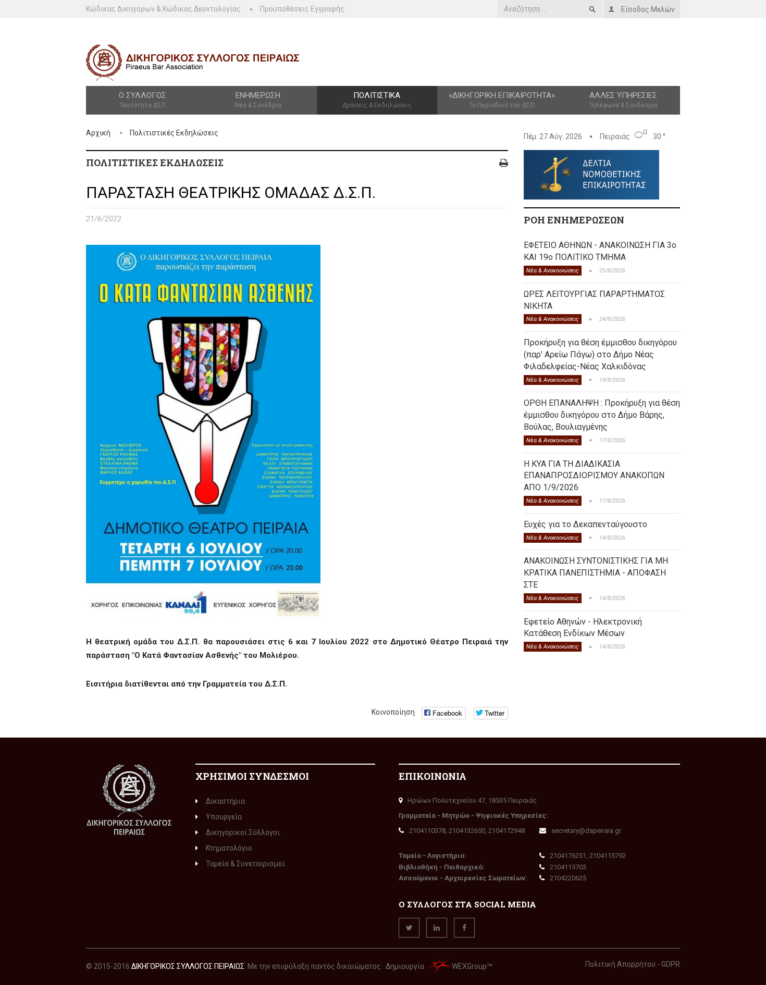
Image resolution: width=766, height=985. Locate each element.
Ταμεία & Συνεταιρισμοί (245, 863)
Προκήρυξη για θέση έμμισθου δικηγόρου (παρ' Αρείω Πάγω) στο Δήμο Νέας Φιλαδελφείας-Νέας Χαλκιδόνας (600, 354)
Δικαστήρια (225, 801)
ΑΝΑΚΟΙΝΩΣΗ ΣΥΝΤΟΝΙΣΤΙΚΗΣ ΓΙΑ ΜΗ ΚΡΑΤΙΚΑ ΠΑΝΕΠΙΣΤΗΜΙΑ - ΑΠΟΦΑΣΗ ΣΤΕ (596, 573)
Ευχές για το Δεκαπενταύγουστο (585, 524)
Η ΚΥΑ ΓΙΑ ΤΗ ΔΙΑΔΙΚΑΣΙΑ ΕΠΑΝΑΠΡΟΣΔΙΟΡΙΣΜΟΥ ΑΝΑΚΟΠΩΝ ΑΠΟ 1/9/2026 (594, 476)
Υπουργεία (224, 817)
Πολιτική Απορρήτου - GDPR (632, 964)
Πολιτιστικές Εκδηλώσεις (174, 133)
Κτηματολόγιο (229, 848)
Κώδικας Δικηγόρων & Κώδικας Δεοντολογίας (163, 9)
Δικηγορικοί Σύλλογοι (243, 832)
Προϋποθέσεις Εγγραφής (302, 9)
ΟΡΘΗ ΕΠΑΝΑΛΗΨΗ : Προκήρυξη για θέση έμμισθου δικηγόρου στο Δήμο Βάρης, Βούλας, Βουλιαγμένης (602, 415)
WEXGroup (469, 966)
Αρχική (98, 133)
